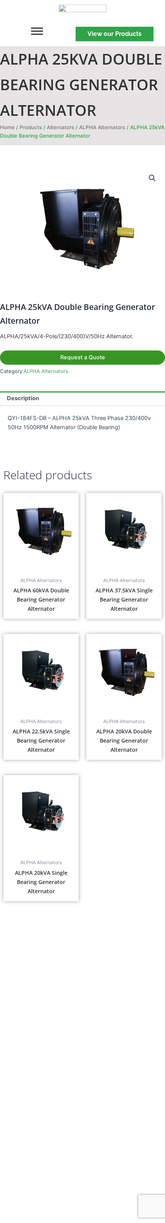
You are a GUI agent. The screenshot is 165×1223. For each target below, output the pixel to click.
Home (7, 127)
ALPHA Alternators (102, 127)
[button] (152, 178)
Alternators (60, 127)
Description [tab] (23, 398)
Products (31, 127)
